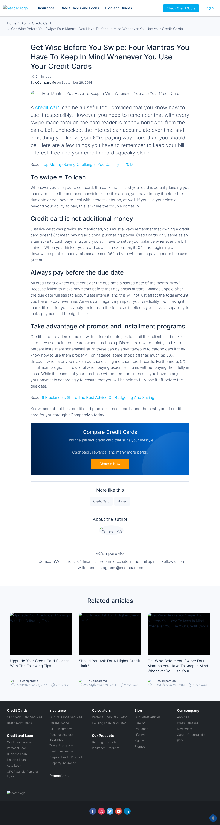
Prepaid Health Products (66, 757)
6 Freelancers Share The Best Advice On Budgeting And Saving (98, 397)
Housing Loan (16, 759)
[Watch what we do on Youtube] (118, 811)
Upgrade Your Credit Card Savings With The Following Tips (40, 663)
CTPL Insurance (60, 729)
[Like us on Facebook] (92, 811)
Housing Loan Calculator (109, 723)
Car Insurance (59, 723)
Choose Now (110, 464)
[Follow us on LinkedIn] (127, 811)
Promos (139, 746)
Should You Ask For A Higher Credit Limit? (109, 663)
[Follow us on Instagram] (101, 811)
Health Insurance (61, 751)
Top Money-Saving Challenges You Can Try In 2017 (87, 164)
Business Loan (17, 754)
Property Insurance (62, 763)
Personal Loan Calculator (109, 717)
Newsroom (184, 729)
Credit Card (101, 501)
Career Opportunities (191, 734)
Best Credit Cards (19, 723)
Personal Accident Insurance (62, 737)
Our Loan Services (20, 742)
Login (209, 8)
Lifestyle (140, 734)
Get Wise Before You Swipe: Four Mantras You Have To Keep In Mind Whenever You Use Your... (178, 666)
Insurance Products (105, 748)
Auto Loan (14, 765)
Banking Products (104, 742)
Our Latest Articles (147, 717)
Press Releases (187, 723)
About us (183, 717)
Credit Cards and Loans (79, 8)
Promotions (59, 776)
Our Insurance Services (65, 717)
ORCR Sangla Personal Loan (22, 774)
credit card (47, 107)
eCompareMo (110, 553)
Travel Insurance (61, 745)
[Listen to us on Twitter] (110, 811)
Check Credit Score (181, 8)
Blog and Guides (118, 8)
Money (122, 501)
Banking (139, 723)
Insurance (46, 8)
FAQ (180, 740)
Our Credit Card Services (24, 717)
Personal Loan (17, 748)
